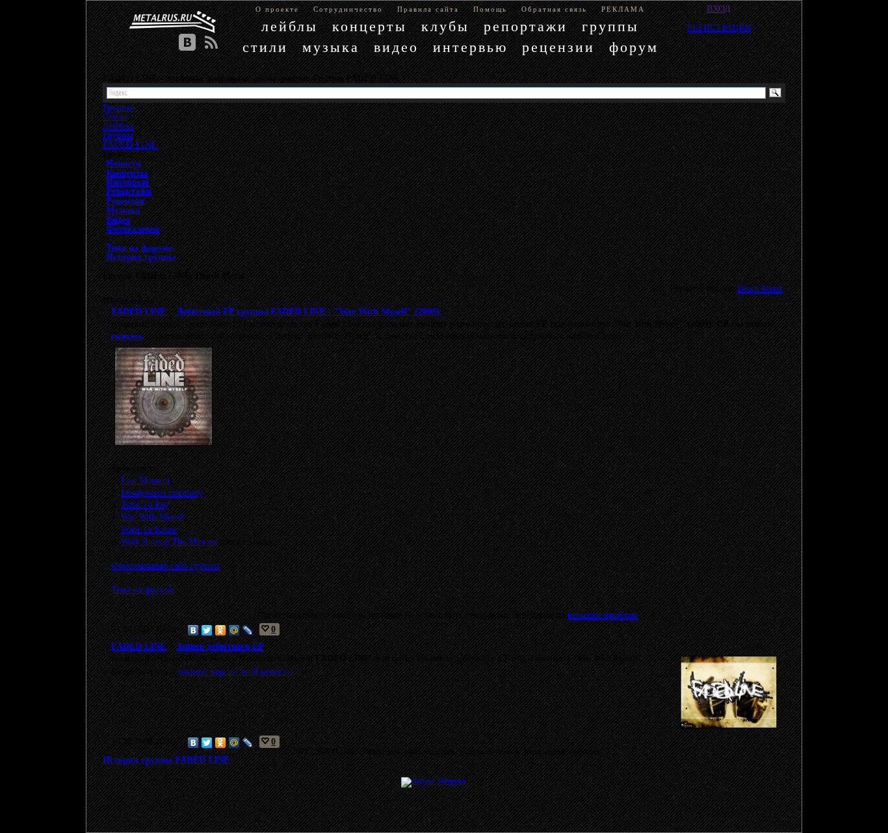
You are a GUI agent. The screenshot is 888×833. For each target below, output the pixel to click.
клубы (445, 26)
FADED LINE (130, 144)
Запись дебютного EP (220, 646)
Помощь (490, 9)
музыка (330, 47)
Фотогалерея (132, 229)
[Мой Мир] (234, 630)
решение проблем (602, 614)
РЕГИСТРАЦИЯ (719, 27)
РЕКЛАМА (623, 9)
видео (396, 47)
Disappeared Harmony (162, 492)
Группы (118, 135)
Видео (118, 219)
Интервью (127, 182)
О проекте (277, 9)
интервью (470, 47)
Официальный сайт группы (165, 565)
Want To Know (149, 529)
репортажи (526, 26)
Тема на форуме (139, 247)
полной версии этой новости (236, 671)
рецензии (558, 47)
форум (634, 47)
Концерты (127, 173)
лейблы (289, 26)
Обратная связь (554, 9)
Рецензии (125, 201)
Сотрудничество (348, 9)
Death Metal (759, 288)
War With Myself (152, 516)
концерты (369, 26)
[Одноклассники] (221, 630)
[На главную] (173, 22)
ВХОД (719, 8)
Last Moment (145, 480)
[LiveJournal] (248, 630)
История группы (141, 256)
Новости (123, 163)
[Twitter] (207, 630)
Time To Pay (144, 504)
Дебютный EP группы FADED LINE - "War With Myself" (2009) (307, 311)
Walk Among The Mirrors (168, 541)
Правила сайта (428, 9)
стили (265, 47)
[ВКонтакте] (193, 630)
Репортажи (128, 191)
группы (610, 26)
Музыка (123, 210)
